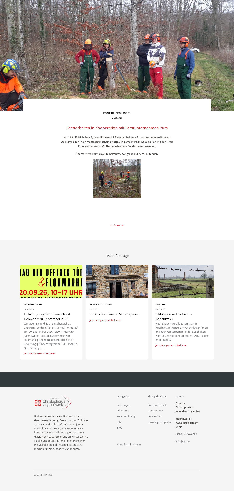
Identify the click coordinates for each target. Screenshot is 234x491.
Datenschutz (155, 410)
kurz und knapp (126, 416)
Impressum (154, 416)
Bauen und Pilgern (101, 304)
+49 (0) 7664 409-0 (186, 434)
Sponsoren (123, 112)
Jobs (119, 422)
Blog (119, 427)
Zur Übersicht (117, 225)
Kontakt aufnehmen (129, 444)
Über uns (122, 410)
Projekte (109, 112)
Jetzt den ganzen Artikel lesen (40, 353)
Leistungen (123, 405)
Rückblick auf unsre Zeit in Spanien (115, 314)
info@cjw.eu (182, 441)
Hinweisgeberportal (159, 422)
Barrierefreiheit (157, 405)
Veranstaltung (33, 304)
